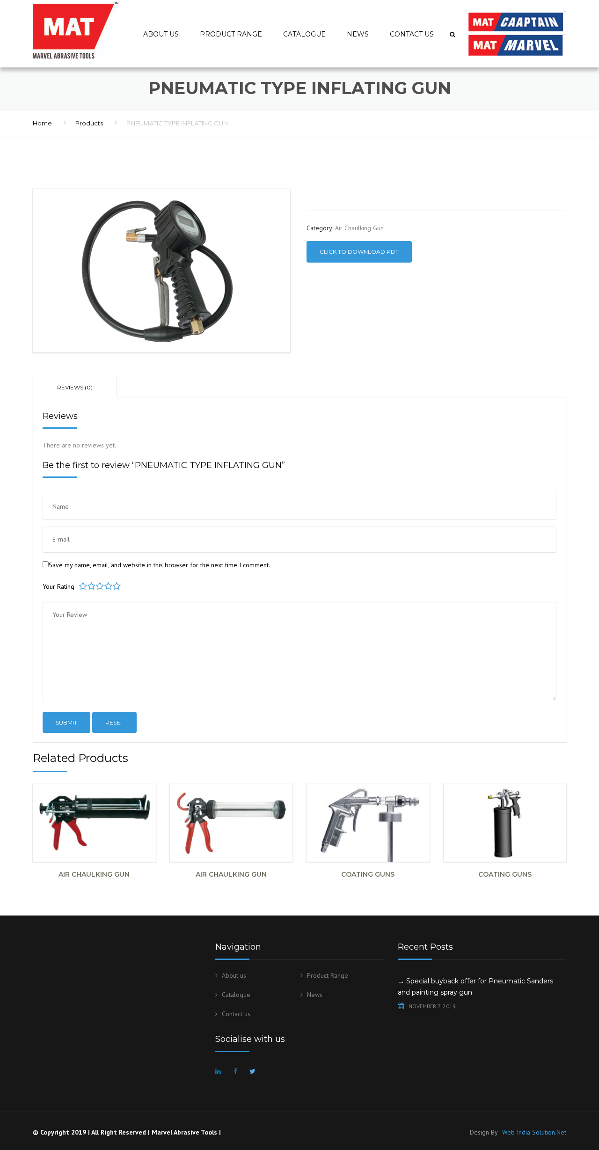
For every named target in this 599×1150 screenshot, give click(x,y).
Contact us (412, 34)
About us (161, 34)
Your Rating (58, 586)
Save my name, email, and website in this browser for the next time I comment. (159, 565)
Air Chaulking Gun (359, 228)
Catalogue (304, 34)
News (358, 34)
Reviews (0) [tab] (75, 387)
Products (89, 123)
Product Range (231, 34)
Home (42, 123)
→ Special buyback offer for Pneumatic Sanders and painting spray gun (475, 986)
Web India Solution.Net (534, 1132)
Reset (114, 722)
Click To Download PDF (359, 251)
